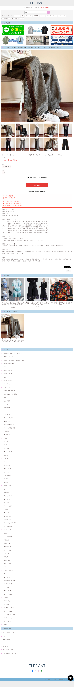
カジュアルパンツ (51, 16)
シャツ (42, 16)
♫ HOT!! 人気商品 (7, 380)
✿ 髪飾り (6, 540)
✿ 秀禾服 (6, 604)
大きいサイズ (62, 16)
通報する (69, 270)
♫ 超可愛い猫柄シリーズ (9, 363)
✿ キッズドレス (8, 611)
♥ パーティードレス (8, 570)
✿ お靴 (6, 455)
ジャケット (28, 16)
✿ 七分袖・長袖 (8, 526)
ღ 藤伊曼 (6, 492)
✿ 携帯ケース (7, 546)
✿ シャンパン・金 (9, 587)
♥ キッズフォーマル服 (8, 607)
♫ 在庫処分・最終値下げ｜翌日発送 (12, 353)
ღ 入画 (6, 404)
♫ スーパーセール (7, 384)
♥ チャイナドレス (7, 496)
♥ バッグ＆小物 (7, 529)
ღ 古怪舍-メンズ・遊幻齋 (11, 394)
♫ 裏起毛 (5, 624)
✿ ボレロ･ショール (9, 618)
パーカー (17, 16)
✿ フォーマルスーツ (9, 614)
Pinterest (5, 646)
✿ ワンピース (7, 414)
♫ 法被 (4, 377)
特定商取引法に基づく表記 (10, 653)
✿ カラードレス (8, 594)
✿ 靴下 (6, 557)
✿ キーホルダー (8, 550)
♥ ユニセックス (7, 485)
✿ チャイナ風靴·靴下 (9, 428)
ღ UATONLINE (8, 489)
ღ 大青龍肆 (7, 401)
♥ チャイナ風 (6, 387)
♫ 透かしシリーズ (7, 370)
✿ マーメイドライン (9, 506)
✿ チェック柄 (7, 519)
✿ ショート (7, 499)
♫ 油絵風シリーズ (7, 373)
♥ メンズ (5, 438)
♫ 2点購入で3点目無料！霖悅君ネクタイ (13, 360)
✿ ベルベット (7, 516)
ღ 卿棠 (6, 397)
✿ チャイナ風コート (9, 424)
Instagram (6, 643)
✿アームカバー (8, 563)
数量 (3, 170)
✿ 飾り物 (6, 431)
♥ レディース (6, 458)
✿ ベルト (6, 553)
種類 (3, 164)
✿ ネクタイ (7, 560)
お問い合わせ (6, 639)
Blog (4, 636)
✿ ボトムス (7, 421)
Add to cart (37, 185)
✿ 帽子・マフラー (9, 543)
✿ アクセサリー (8, 536)
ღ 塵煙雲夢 (7, 407)
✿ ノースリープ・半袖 (10, 523)
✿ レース (6, 513)
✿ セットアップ (8, 418)
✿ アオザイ (7, 601)
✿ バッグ (6, 533)
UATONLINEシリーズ (17, 18)
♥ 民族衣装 (5, 597)
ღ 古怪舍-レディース (9, 390)
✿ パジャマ (7, 435)
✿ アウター (7, 448)
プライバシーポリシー (9, 649)
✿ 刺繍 (6, 509)
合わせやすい (5, 18)
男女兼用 (36, 16)
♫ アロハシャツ (7, 367)
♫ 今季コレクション (8, 357)
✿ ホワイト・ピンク (9, 580)
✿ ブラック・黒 (8, 584)
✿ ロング (6, 502)
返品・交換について (8, 633)
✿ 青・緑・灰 (7, 591)
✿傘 (5, 567)
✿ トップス (7, 411)
